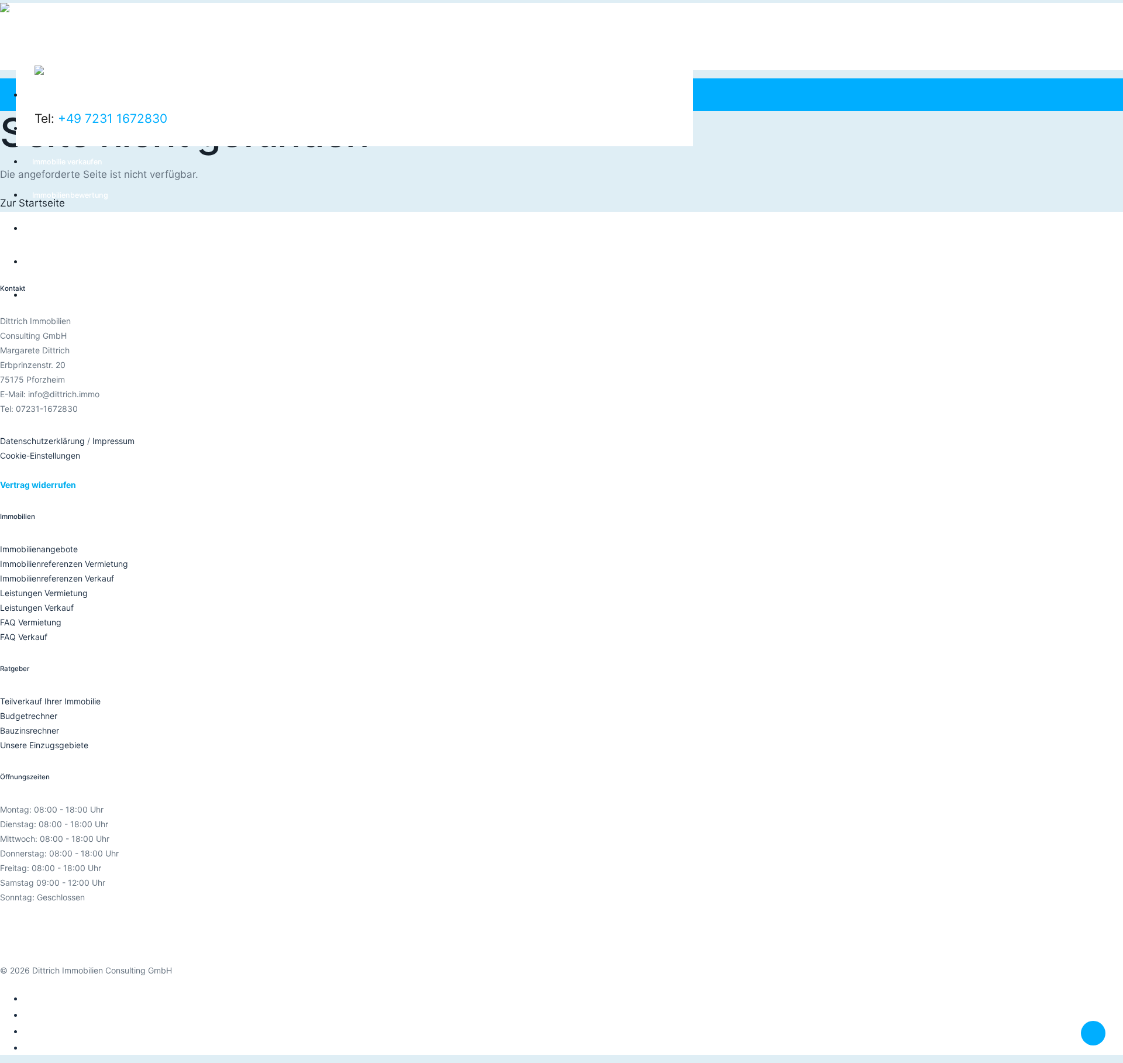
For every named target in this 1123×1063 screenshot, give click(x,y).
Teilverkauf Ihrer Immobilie (50, 701)
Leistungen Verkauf (37, 608)
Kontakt (46, 295)
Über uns (48, 261)
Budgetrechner (28, 716)
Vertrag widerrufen (38, 485)
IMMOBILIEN (53, 228)
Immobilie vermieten (67, 128)
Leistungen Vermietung (44, 593)
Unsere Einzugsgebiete (44, 745)
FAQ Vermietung (30, 622)
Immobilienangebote (39, 549)
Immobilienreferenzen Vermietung (64, 564)
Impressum (113, 441)
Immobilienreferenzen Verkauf (57, 578)
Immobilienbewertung (70, 195)
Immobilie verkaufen (67, 161)
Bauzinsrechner (29, 730)
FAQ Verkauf (23, 637)
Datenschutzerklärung (42, 441)
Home (43, 95)
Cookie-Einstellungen (40, 455)
